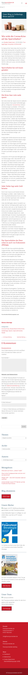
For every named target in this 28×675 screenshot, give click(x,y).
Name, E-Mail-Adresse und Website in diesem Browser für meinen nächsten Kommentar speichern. (13, 411)
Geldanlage (5, 331)
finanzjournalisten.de (8, 643)
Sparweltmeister (18, 331)
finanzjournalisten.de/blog (10, 647)
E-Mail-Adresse (6, 402)
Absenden (4, 417)
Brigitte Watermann (9, 42)
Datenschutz (7, 657)
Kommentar (5, 357)
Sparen (11, 331)
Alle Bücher (6, 586)
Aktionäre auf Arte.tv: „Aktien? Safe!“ (12, 470)
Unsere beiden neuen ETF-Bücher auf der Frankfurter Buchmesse (13, 482)
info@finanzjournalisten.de (10, 636)
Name (4, 395)
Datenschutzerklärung (13, 385)
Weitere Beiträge (7, 322)
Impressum (7, 654)
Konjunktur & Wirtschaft (14, 44)
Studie (3, 332)
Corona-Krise (16, 105)
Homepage (6, 608)
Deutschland (13, 329)
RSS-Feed (6, 496)
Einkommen (21, 329)
